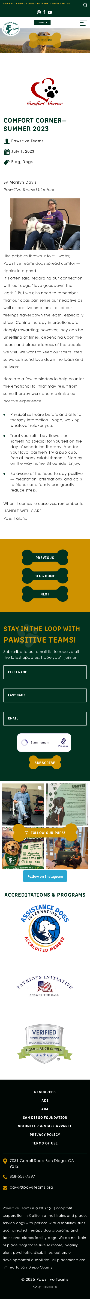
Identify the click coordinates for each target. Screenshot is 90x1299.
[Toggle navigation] (83, 23)
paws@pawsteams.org (31, 1188)
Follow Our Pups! (47, 832)
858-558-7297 (22, 1177)
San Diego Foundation (45, 1117)
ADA (45, 1108)
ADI (45, 1100)
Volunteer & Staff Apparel (45, 1126)
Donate (42, 22)
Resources (45, 1091)
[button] (23, 804)
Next (45, 594)
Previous (45, 557)
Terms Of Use (45, 1143)
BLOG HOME (44, 575)
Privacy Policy (45, 1134)
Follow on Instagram (45, 876)
